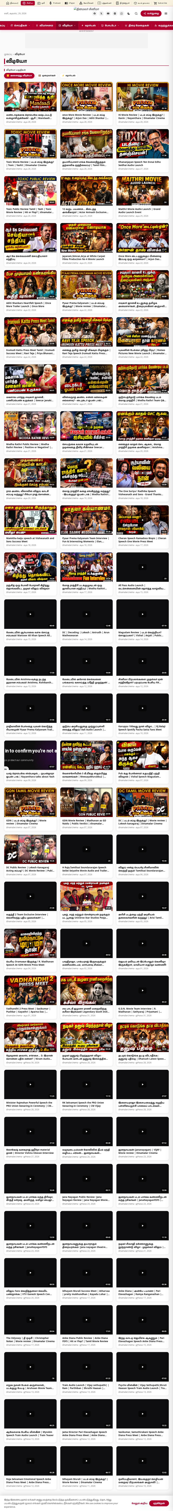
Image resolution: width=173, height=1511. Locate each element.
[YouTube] (108, 13)
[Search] (136, 13)
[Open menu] (166, 13)
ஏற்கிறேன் (159, 1503)
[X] (101, 13)
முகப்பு (8, 54)
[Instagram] (115, 13)
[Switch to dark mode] (129, 13)
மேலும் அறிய (139, 1503)
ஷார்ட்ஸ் (68, 75)
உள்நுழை (153, 13)
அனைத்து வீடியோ (19, 75)
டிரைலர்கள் (46, 75)
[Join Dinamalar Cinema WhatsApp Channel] (121, 13)
